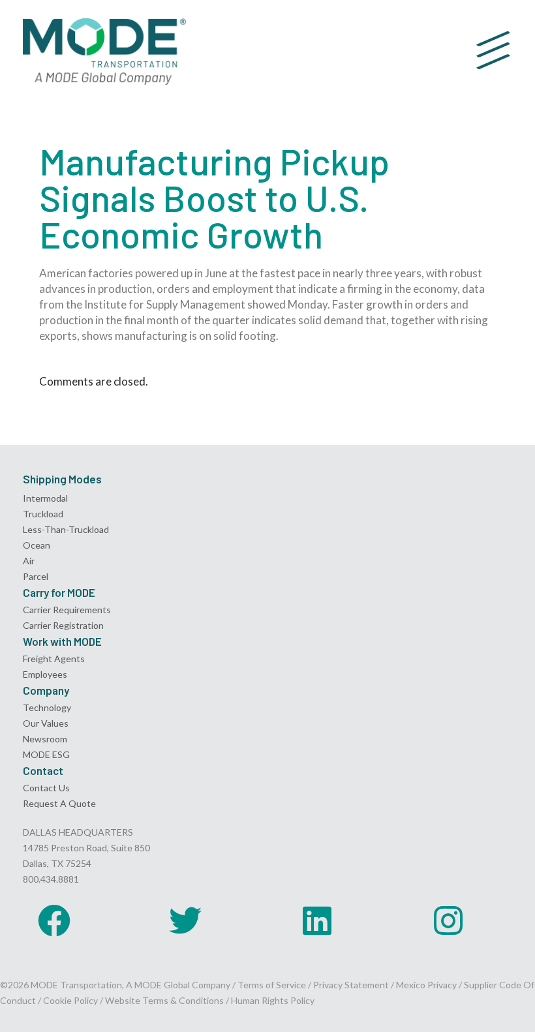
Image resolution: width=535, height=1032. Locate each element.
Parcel (35, 576)
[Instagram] (448, 920)
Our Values (46, 723)
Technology (47, 707)
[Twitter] (185, 920)
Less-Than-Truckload (66, 529)
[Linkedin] (317, 920)
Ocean (36, 545)
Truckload (43, 513)
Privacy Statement (352, 984)
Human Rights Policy (272, 1000)
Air (29, 560)
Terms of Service (271, 984)
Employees (45, 674)
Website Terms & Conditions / (168, 1000)
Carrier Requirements (67, 609)
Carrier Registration (63, 625)
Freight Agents (54, 658)
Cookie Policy (70, 1000)
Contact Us (46, 787)
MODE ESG (46, 754)
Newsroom (45, 738)
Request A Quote (59, 803)
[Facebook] (54, 920)
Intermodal (45, 498)
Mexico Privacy (426, 984)
